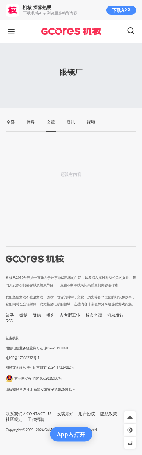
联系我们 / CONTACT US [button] (28, 413)
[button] (130, 417)
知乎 (10, 315)
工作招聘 (36, 419)
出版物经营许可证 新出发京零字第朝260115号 (41, 389)
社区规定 (14, 419)
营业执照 (12, 338)
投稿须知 (65, 413)
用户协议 (86, 413)
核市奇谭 (94, 315)
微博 (23, 315)
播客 (50, 315)
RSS (9, 321)
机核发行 (115, 315)
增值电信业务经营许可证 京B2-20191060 (37, 348)
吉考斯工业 (69, 315)
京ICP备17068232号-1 (22, 357)
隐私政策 (108, 413)
